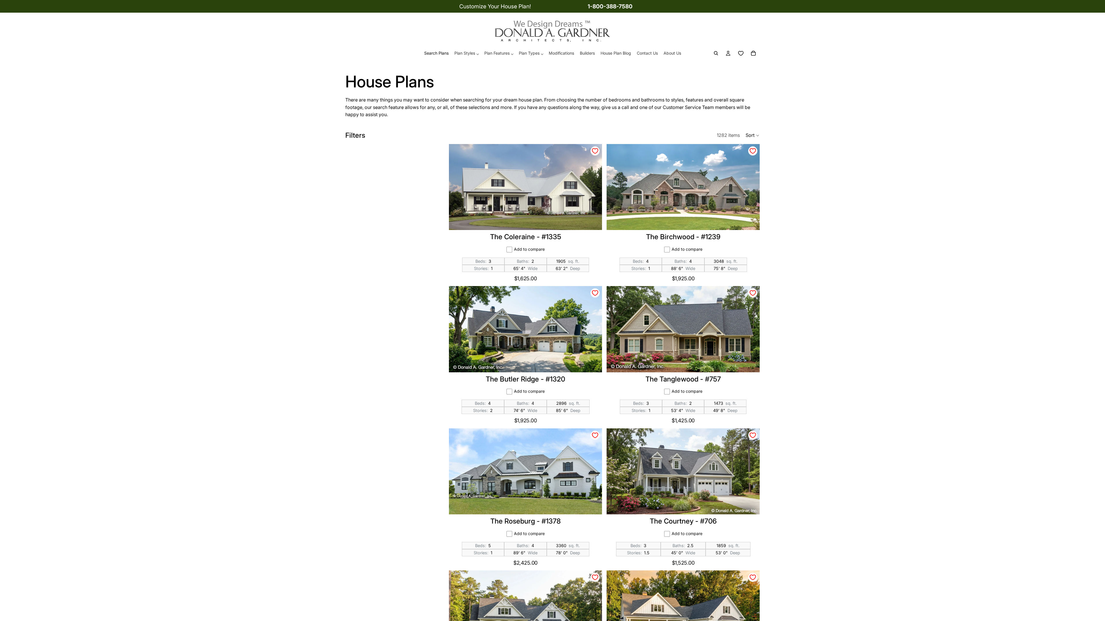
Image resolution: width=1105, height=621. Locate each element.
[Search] (716, 53)
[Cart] (753, 53)
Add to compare (529, 249)
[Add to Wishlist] (595, 151)
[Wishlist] (740, 53)
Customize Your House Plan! (495, 6)
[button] (753, 135)
